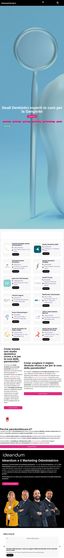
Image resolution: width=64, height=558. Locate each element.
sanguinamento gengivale (40, 377)
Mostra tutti (7, 126)
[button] (43, 2)
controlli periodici (14, 376)
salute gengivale (36, 441)
